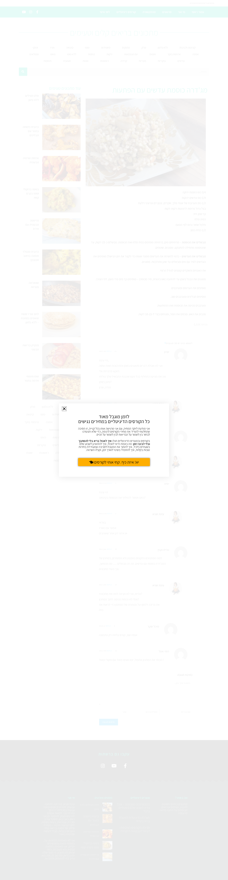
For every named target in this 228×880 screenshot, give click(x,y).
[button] (64, 409)
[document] (114, 440)
